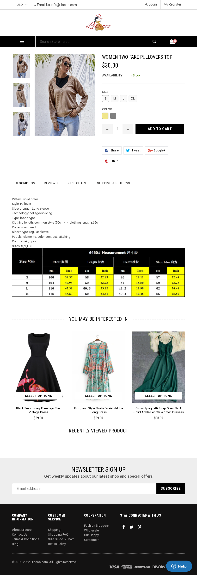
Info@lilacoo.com (64, 5)
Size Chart (77, 183)
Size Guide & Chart (61, 539)
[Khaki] (105, 116)
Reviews (51, 183)
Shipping (54, 529)
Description (25, 183)
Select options (38, 396)
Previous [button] (12, 369)
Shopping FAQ (58, 534)
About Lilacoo (22, 529)
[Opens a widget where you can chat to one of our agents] (179, 567)
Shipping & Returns (113, 183)
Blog (15, 544)
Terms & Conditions (25, 539)
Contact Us (19, 534)
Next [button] (183, 369)
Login (152, 4)
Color (107, 109)
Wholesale (91, 530)
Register (174, 4)
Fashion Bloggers (96, 525)
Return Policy (57, 544)
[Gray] (113, 116)
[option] (18, 68)
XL (133, 98)
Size (105, 92)
